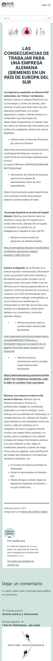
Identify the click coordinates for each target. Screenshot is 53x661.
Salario (44, 511)
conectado (31, 591)
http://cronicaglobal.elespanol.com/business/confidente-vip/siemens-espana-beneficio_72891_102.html (26, 251)
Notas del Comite (30, 511)
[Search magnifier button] (49, 18)
